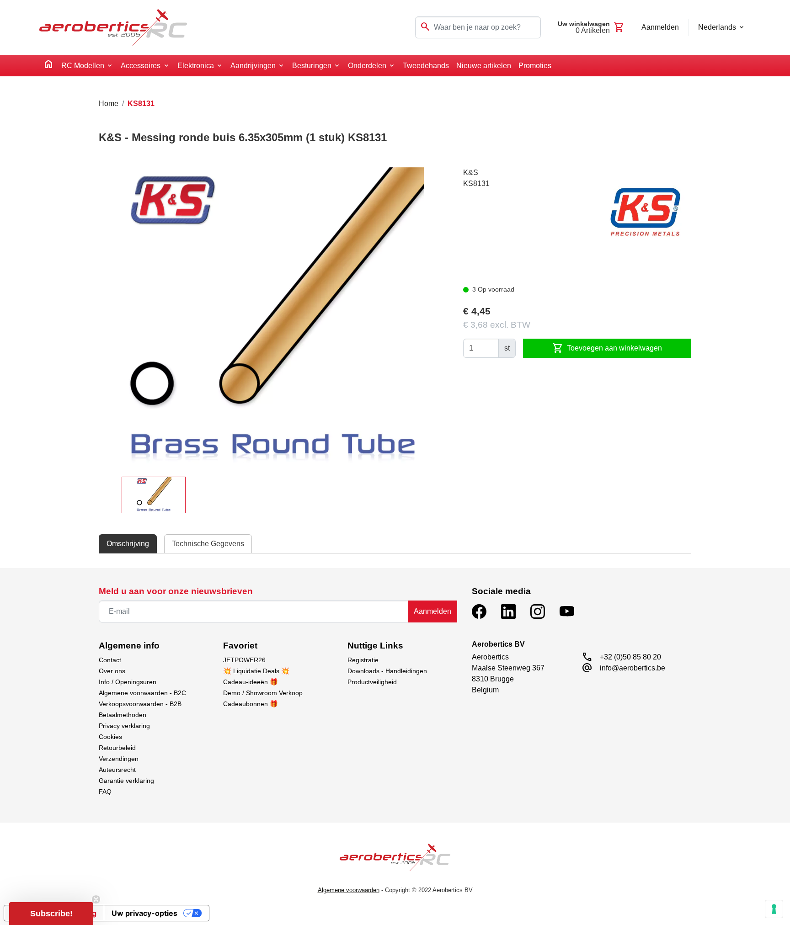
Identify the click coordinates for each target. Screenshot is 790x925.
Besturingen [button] (311, 65)
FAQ (105, 791)
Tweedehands (426, 65)
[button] (51, 913)
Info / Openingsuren (127, 682)
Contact (110, 660)
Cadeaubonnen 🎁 (250, 703)
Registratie (363, 660)
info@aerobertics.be (632, 668)
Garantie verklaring (126, 780)
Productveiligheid (372, 682)
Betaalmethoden (122, 714)
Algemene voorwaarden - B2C (142, 692)
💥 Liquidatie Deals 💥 (256, 671)
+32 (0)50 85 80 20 (630, 657)
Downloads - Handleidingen (387, 671)
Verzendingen (119, 758)
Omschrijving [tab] (128, 544)
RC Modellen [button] (82, 65)
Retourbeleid (117, 747)
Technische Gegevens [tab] (208, 544)
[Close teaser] (96, 899)
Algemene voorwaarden (348, 890)
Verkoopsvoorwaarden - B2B (140, 703)
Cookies (110, 736)
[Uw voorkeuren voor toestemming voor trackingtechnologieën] (774, 909)
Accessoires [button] (140, 65)
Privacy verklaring (124, 725)
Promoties (534, 65)
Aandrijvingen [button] (253, 65)
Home (108, 103)
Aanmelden (432, 611)
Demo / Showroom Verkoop (263, 692)
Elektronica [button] (195, 65)
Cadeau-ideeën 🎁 (250, 682)
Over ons (112, 671)
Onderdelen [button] (367, 65)
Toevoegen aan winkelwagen (607, 348)
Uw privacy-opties (144, 913)
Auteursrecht (117, 769)
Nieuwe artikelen (483, 65)
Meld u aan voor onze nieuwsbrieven (176, 591)
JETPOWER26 (244, 660)
